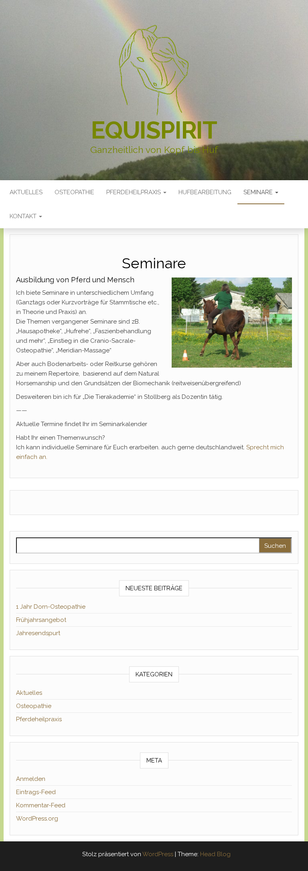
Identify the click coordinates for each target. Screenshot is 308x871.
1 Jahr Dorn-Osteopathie (50, 606)
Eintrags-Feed (36, 792)
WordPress (157, 854)
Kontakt (24, 216)
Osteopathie (74, 192)
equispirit (154, 130)
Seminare (258, 192)
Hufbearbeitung (204, 192)
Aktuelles (26, 192)
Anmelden (30, 778)
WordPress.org (37, 818)
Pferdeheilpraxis (134, 192)
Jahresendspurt (38, 633)
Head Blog (215, 854)
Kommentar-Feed (40, 805)
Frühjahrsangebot (41, 620)
